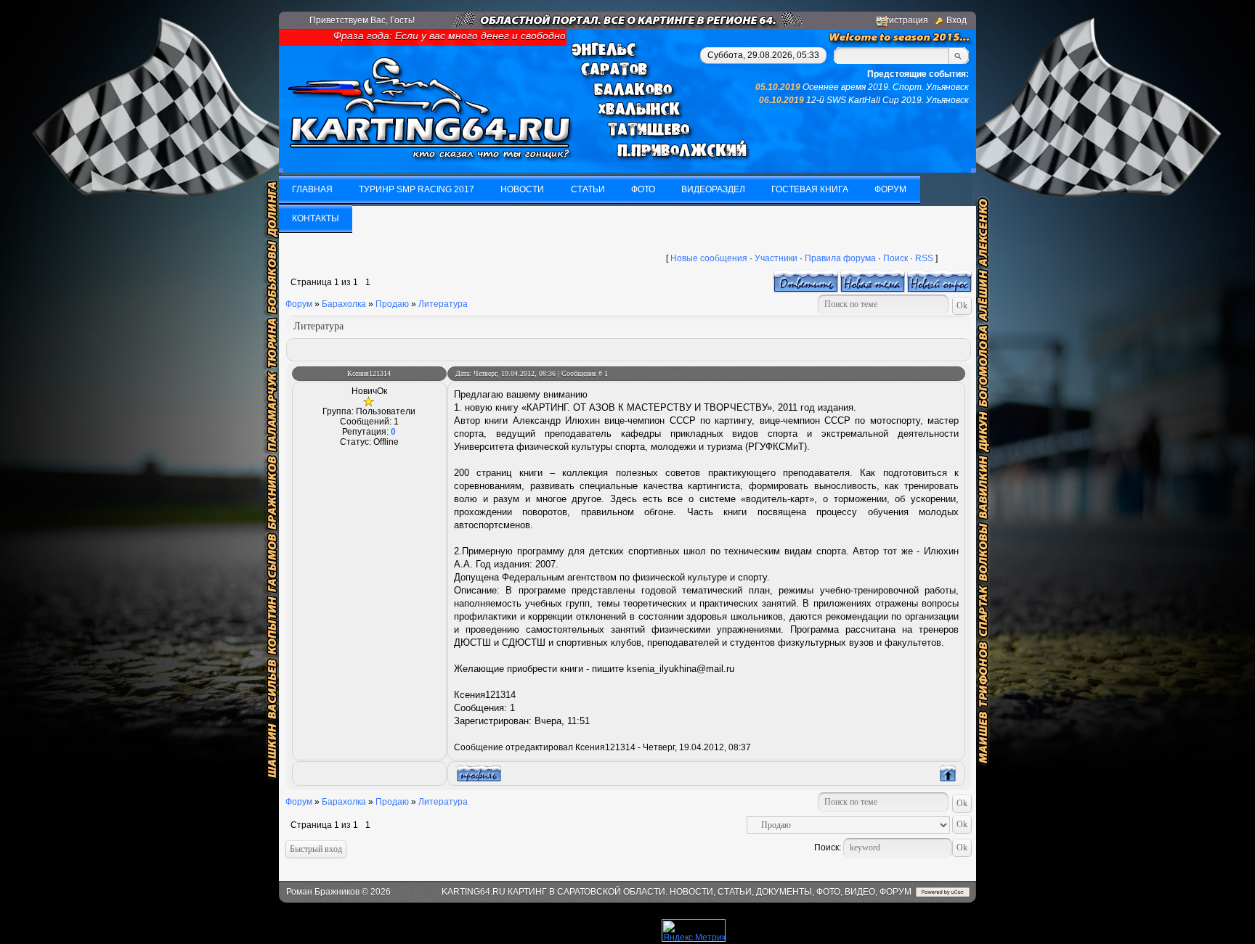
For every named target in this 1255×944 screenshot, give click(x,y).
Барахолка (344, 304)
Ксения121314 (369, 373)
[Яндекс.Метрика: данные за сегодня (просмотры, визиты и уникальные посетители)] (694, 930)
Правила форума (840, 258)
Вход (956, 20)
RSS (924, 258)
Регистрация (902, 20)
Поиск (895, 258)
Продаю (392, 304)
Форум (298, 304)
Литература (443, 304)
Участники (776, 258)
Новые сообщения (708, 258)
